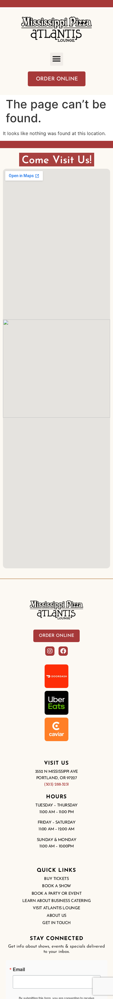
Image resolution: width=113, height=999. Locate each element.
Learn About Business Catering (56, 901)
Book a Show (56, 886)
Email (19, 969)
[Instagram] (49, 651)
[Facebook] (63, 651)
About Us (56, 916)
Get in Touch (56, 923)
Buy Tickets (56, 879)
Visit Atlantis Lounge (56, 908)
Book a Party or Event (57, 894)
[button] (56, 59)
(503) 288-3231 (56, 784)
